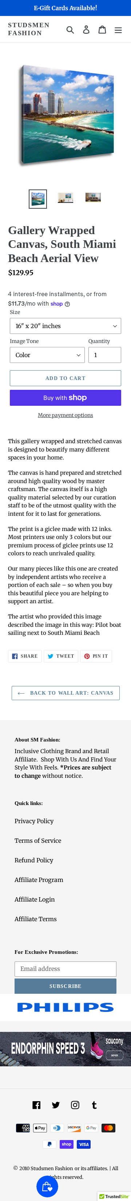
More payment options (65, 415)
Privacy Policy (34, 821)
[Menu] (118, 29)
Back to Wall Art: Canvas (71, 693)
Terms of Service (38, 840)
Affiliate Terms (36, 919)
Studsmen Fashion (28, 29)
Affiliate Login (35, 899)
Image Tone (24, 341)
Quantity (99, 341)
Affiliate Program (39, 879)
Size (15, 312)
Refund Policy (34, 860)
